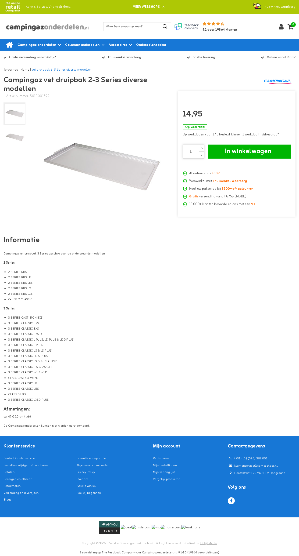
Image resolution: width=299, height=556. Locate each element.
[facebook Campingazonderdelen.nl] (231, 500)
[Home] (9, 45)
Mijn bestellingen (165, 465)
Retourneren (12, 485)
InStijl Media (208, 543)
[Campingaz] (277, 81)
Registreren (161, 458)
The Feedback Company (118, 552)
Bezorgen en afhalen (18, 479)
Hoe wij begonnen (88, 493)
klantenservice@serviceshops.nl (256, 465)
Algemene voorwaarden (92, 465)
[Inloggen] (281, 26)
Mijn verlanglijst (164, 472)
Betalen (9, 472)
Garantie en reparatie (91, 458)
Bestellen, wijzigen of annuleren (26, 465)
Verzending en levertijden (21, 493)
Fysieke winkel (86, 485)
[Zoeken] (165, 26)
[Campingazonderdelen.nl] (13, 7)
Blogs (7, 499)
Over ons (82, 479)
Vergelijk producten (166, 479)
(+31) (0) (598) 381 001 (250, 458)
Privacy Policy (85, 472)
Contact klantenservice (19, 458)
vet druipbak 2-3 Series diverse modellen (62, 70)
